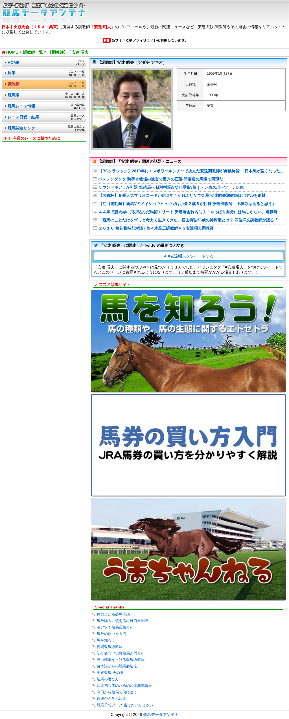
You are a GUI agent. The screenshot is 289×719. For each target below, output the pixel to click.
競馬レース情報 (21, 106)
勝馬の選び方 (108, 679)
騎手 (12, 73)
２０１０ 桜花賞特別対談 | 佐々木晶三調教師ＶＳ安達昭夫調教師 (156, 228)
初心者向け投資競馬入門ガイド (122, 653)
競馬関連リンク (21, 128)
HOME (13, 62)
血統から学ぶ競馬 (111, 698)
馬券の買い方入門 (111, 634)
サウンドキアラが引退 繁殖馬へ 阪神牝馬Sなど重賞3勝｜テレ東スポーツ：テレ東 (171, 187)
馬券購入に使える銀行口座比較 (122, 621)
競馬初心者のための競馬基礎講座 (124, 685)
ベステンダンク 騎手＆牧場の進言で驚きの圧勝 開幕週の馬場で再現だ (160, 179)
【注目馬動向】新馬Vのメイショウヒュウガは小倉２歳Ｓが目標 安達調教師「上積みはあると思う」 (187, 203)
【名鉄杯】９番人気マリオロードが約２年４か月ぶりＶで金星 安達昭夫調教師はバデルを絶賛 (182, 195)
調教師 (13, 84)
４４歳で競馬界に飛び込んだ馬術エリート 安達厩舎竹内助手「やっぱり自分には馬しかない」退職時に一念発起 (191, 211)
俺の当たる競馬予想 (113, 614)
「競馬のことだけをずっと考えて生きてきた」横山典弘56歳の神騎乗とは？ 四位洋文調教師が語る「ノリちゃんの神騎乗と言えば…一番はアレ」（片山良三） (191, 220)
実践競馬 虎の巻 (110, 673)
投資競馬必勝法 (109, 647)
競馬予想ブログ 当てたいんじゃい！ (127, 705)
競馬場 (13, 95)
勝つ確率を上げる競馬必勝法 (120, 660)
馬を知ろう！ (108, 640)
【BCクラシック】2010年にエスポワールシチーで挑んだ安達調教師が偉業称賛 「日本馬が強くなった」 (191, 171)
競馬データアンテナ (161, 714)
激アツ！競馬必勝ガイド (117, 627)
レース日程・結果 (23, 117)
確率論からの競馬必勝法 (117, 666)
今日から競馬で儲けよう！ (119, 692)
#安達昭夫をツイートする (191, 256)
